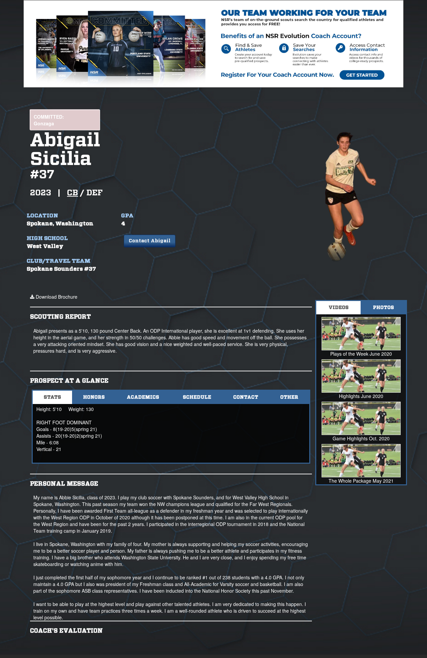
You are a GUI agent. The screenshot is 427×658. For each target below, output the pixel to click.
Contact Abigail (149, 241)
